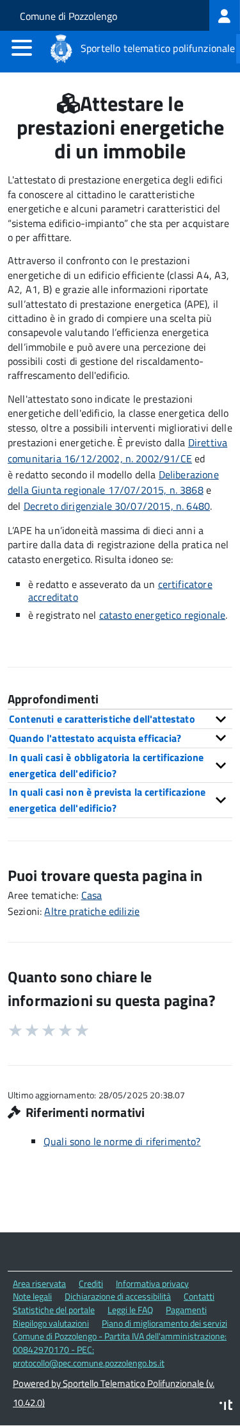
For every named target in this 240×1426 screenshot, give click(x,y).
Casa (91, 895)
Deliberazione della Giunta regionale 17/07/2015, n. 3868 (113, 482)
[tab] (120, 718)
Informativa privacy (152, 1283)
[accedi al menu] (22, 47)
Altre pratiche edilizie (92, 911)
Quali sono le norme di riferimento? (122, 1141)
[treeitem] (224, 15)
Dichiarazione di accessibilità (118, 1296)
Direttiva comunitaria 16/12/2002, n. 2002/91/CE (117, 450)
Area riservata (39, 1283)
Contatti (199, 1296)
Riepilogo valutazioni (51, 1323)
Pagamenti (186, 1309)
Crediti (91, 1283)
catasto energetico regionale (162, 615)
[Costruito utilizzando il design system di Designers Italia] (226, 1406)
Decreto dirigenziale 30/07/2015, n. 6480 (117, 506)
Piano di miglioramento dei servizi (164, 1323)
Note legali (32, 1296)
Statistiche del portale (54, 1309)
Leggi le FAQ (130, 1309)
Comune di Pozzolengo (68, 16)
